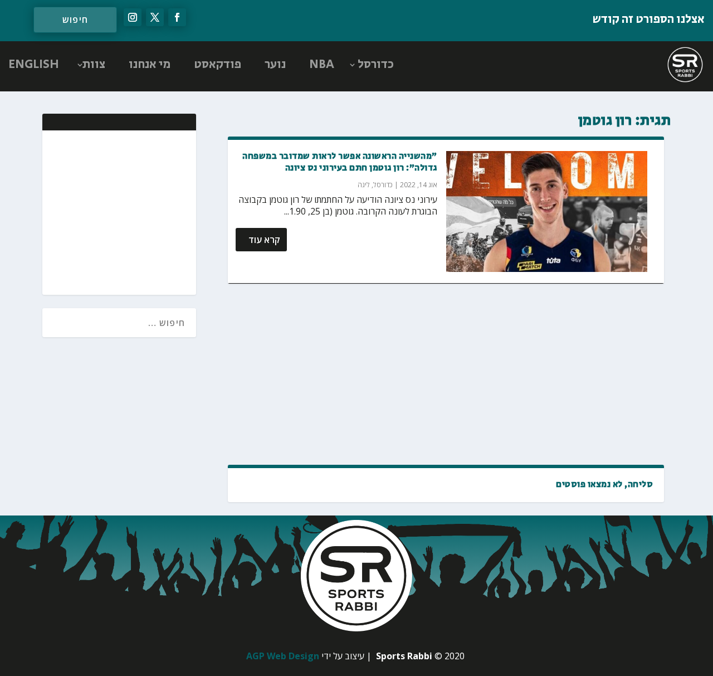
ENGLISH (33, 65)
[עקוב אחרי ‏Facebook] (177, 17)
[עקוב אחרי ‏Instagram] (132, 17)
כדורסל (376, 65)
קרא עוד (264, 240)
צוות (93, 65)
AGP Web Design (282, 656)
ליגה (364, 184)
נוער (275, 65)
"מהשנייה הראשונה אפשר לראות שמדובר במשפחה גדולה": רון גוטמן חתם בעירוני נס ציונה (339, 162)
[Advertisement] (446, 375)
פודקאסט (217, 65)
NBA (321, 65)
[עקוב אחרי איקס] (155, 17)
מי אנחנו (149, 65)
